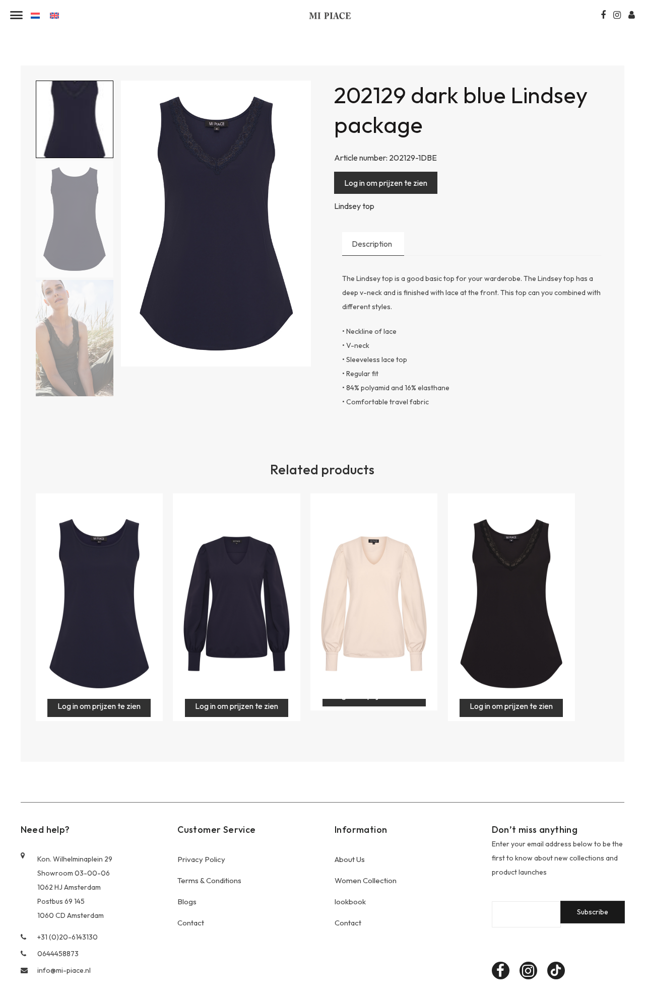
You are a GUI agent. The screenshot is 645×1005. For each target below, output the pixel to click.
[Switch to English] (54, 15)
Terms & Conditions (209, 880)
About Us (350, 859)
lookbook (350, 901)
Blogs (187, 901)
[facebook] (500, 970)
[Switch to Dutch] (35, 15)
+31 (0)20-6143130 (67, 937)
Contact (190, 922)
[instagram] (528, 970)
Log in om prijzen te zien (385, 183)
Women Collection (366, 880)
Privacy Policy (201, 859)
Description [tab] (372, 244)
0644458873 (58, 953)
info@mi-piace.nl (64, 970)
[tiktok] (556, 970)
